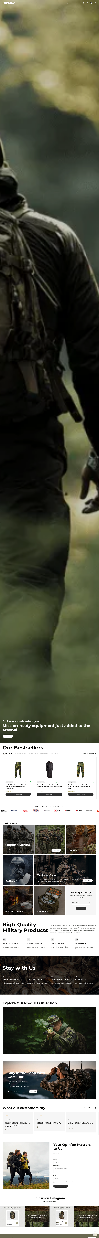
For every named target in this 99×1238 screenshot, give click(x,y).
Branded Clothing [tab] (20, 753)
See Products (81, 908)
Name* (55, 1159)
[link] (9, 782)
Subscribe (33, 1091)
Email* (55, 1175)
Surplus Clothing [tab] (8, 753)
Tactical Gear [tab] (44, 753)
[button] (49, 1031)
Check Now (7, 736)
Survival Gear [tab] (55, 753)
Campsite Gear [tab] (33, 753)
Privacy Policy (75, 1182)
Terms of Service (65, 1182)
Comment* (56, 1165)
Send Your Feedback (61, 1186)
